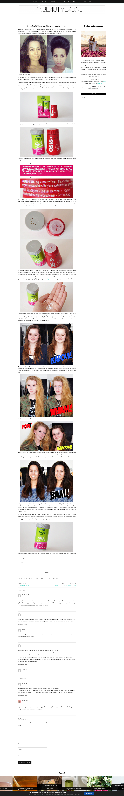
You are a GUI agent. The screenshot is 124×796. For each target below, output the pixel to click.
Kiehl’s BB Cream (23, 584)
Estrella (25, 700)
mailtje (104, 81)
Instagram (99, 83)
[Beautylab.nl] (62, 9)
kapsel (38, 578)
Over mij (44, 1)
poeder (50, 578)
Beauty (53, 1)
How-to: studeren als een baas (65, 584)
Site (18, 755)
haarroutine (51, 279)
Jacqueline (25, 594)
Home (35, 1)
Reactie (20, 725)
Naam (19, 743)
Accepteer (89, 793)
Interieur (76, 1)
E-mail (20, 749)
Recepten (87, 1)
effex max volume (29, 578)
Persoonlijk (65, 1)
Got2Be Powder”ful (62, 84)
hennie (24, 614)
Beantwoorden (23, 609)
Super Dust (71, 84)
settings (77, 794)
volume (55, 578)
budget (20, 578)
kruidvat (44, 578)
